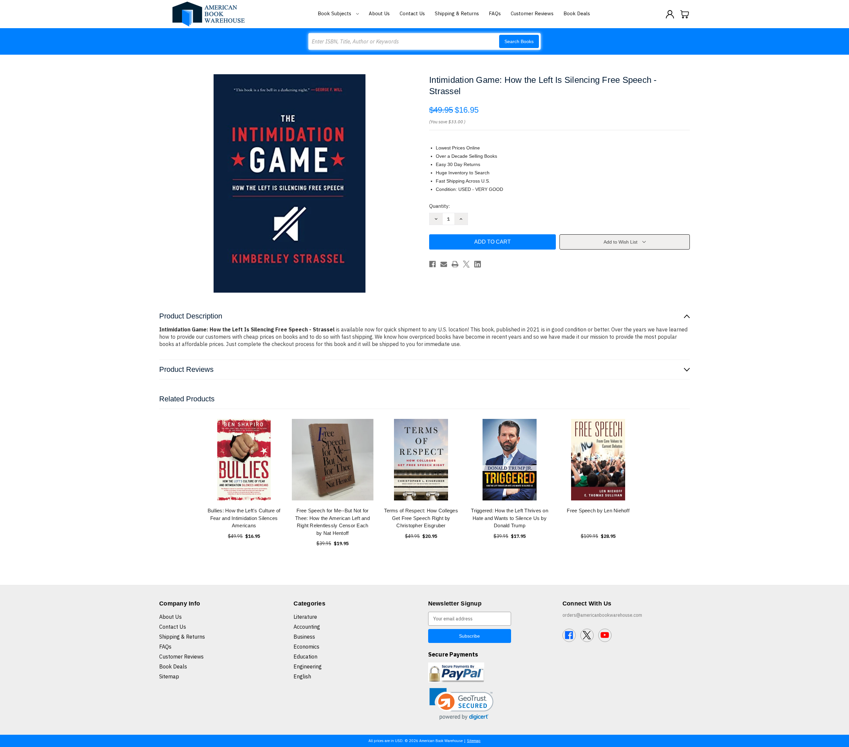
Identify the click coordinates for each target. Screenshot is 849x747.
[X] (466, 264)
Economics (306, 646)
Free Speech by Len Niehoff (598, 510)
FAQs (495, 13)
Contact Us (412, 13)
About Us (379, 13)
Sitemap (169, 676)
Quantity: (439, 206)
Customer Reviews (532, 13)
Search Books (519, 41)
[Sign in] (670, 14)
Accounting (307, 626)
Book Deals (576, 13)
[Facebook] (432, 264)
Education (305, 656)
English (302, 676)
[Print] (455, 264)
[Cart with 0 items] (685, 14)
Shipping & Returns (457, 13)
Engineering (308, 666)
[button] (461, 704)
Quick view (244, 459)
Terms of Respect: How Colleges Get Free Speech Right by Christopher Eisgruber (421, 518)
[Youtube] (605, 635)
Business (304, 636)
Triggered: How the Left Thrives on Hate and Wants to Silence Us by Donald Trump (509, 518)
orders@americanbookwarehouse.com (602, 615)
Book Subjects (335, 13)
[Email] (443, 264)
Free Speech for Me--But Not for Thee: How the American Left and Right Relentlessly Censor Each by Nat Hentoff (332, 522)
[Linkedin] (477, 264)
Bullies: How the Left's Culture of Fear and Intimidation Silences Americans (244, 518)
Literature (305, 616)
